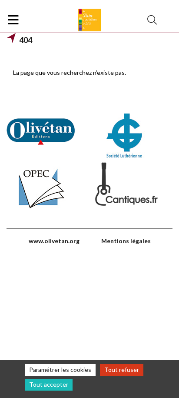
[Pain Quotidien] (89, 20)
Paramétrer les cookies (60, 369)
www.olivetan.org (54, 240)
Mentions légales (126, 240)
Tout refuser (121, 369)
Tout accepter (48, 384)
